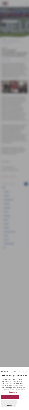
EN (27, 371)
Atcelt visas (8, 405)
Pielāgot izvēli (9, 402)
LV (23, 371)
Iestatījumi (6, 371)
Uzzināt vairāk (12, 393)
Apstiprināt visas (10, 397)
